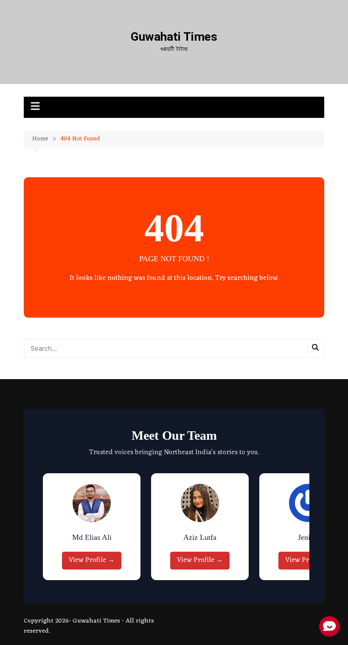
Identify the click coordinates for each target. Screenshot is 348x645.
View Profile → (92, 560)
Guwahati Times (174, 37)
